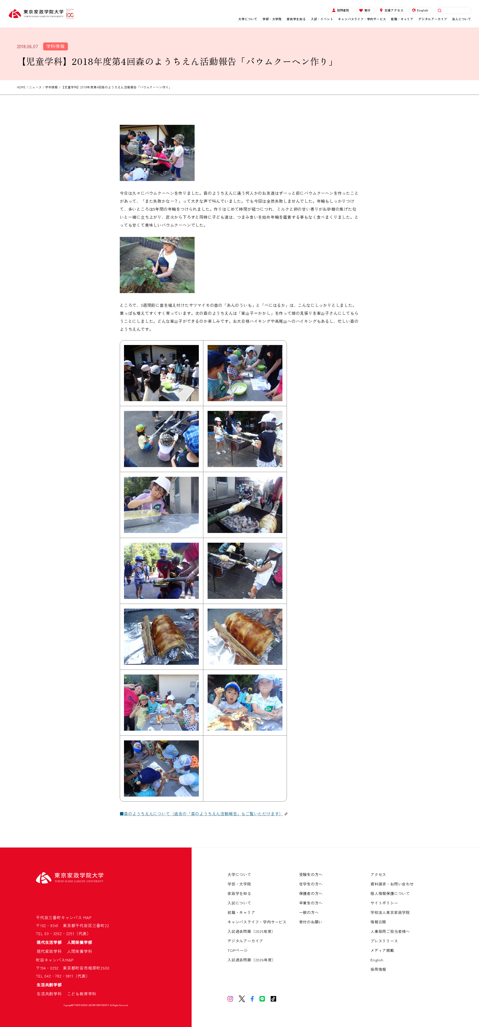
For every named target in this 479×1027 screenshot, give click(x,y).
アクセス (378, 874)
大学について (247, 19)
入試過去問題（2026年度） (252, 959)
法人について (461, 19)
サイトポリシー (384, 902)
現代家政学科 (51, 951)
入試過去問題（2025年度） (251, 931)
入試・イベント (322, 19)
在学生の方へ (311, 883)
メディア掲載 (382, 950)
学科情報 (55, 46)
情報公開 (378, 921)
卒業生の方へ (311, 902)
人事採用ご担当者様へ (390, 931)
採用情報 (378, 969)
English (422, 10)
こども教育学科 (82, 994)
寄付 (367, 10)
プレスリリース (384, 940)
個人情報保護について (390, 893)
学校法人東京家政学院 (390, 912)
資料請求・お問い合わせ (392, 883)
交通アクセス (394, 10)
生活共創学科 (51, 994)
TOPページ (238, 950)
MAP (87, 917)
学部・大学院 (272, 19)
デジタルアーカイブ (432, 19)
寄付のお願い (311, 921)
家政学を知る (296, 19)
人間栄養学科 (79, 951)
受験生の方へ (311, 874)
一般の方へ (309, 912)
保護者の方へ (311, 893)
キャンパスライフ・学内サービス (362, 19)
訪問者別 (343, 10)
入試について (239, 902)
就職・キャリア (402, 19)
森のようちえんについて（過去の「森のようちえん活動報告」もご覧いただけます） (203, 814)
